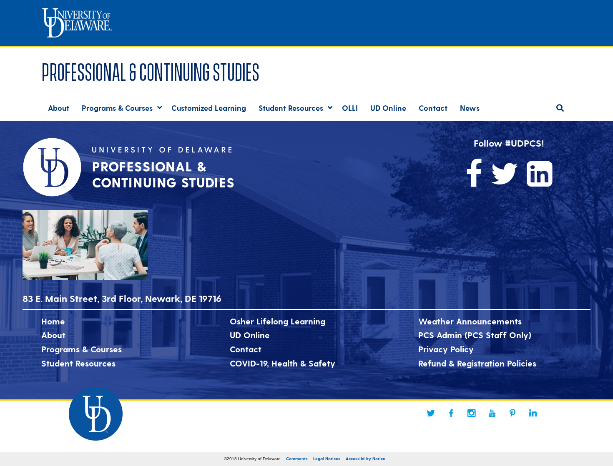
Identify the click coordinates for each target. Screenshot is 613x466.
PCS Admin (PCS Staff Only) (474, 335)
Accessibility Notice (365, 458)
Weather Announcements (470, 321)
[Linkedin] (533, 413)
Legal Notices (326, 458)
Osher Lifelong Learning (277, 321)
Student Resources (78, 363)
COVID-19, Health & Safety (282, 363)
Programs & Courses (81, 349)
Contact (245, 349)
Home (53, 321)
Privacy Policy (446, 349)
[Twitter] (431, 413)
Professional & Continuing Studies (150, 70)
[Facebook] (451, 413)
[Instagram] (471, 413)
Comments (297, 458)
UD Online (250, 335)
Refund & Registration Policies (477, 363)
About (53, 335)
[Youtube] (492, 413)
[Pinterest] (512, 413)
